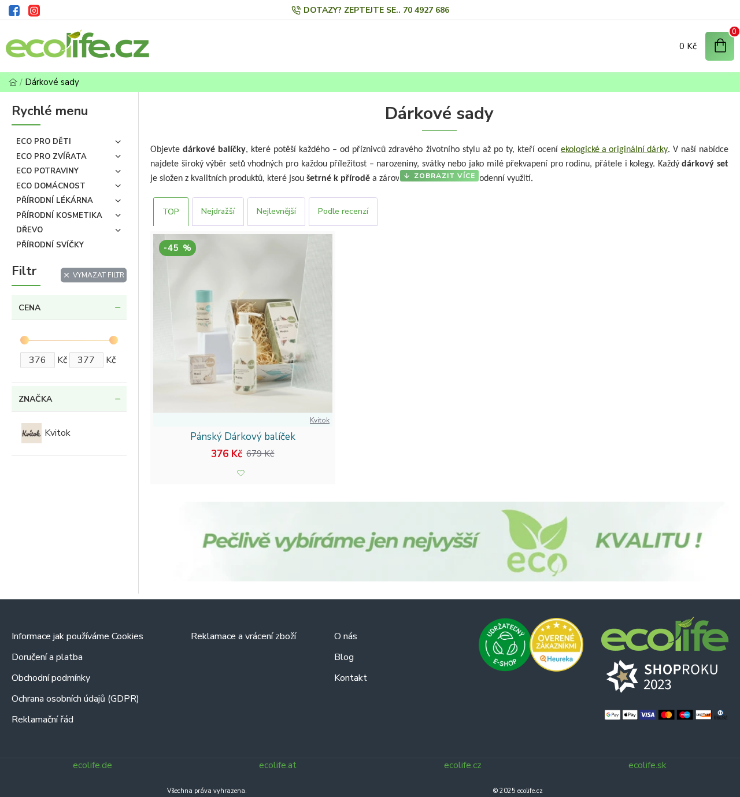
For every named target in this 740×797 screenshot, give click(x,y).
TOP (170, 211)
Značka (35, 399)
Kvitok (320, 420)
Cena (29, 307)
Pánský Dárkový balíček (242, 437)
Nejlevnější (276, 211)
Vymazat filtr (98, 275)
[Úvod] (13, 82)
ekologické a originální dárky (614, 149)
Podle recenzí (343, 211)
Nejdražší (218, 211)
